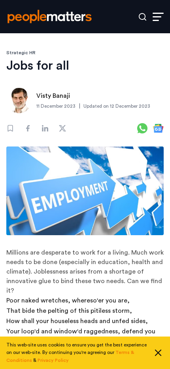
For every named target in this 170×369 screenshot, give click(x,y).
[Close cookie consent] (158, 352)
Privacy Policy (53, 360)
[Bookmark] (10, 128)
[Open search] (142, 17)
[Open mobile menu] (158, 17)
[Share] (28, 128)
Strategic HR (21, 52)
